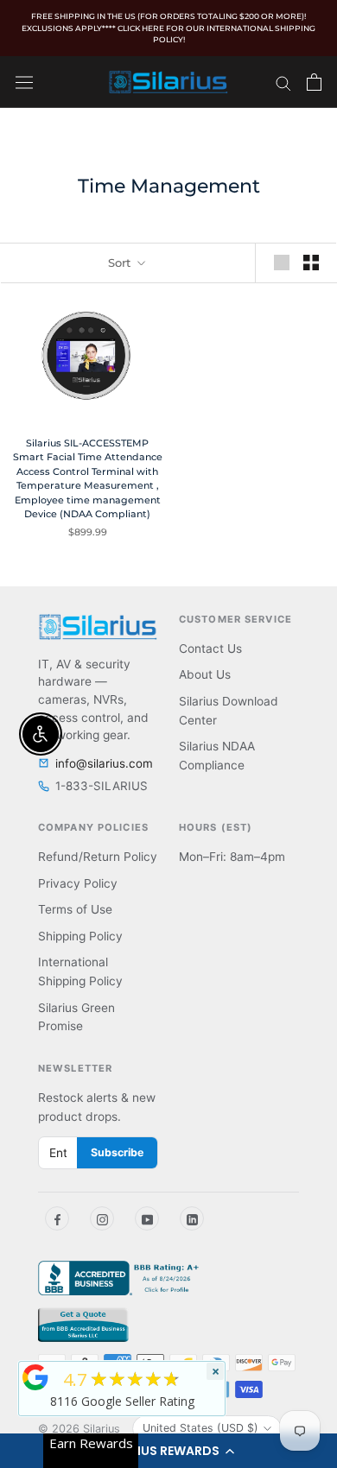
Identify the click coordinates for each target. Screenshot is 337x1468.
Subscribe (117, 1152)
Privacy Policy (78, 883)
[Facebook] (57, 1218)
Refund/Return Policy (97, 857)
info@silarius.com (104, 763)
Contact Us (210, 648)
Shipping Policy (80, 936)
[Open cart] (314, 82)
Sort (121, 262)
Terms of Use (75, 909)
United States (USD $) (200, 1427)
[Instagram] (102, 1218)
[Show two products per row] (311, 262)
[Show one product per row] (281, 262)
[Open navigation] (24, 81)
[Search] (283, 82)
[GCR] (35, 1377)
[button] (168, 1450)
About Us (205, 674)
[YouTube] (147, 1218)
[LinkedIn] (192, 1218)
